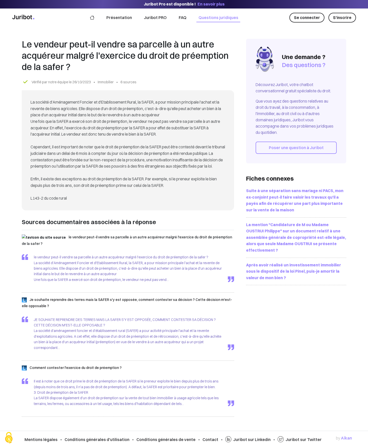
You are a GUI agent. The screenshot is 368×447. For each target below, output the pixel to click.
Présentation (119, 17)
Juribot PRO (155, 17)
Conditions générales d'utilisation (97, 439)
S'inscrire (342, 17)
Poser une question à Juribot (296, 147)
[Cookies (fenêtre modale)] (9, 438)
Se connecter (307, 17)
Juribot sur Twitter (304, 439)
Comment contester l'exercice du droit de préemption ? (76, 367)
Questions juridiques (218, 17)
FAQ (183, 17)
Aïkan (346, 437)
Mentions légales (41, 439)
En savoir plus (211, 4)
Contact (210, 439)
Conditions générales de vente (166, 439)
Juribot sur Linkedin (252, 439)
